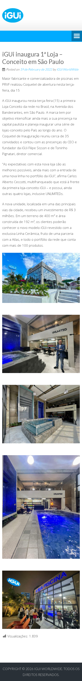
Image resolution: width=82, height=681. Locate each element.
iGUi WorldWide (68, 69)
